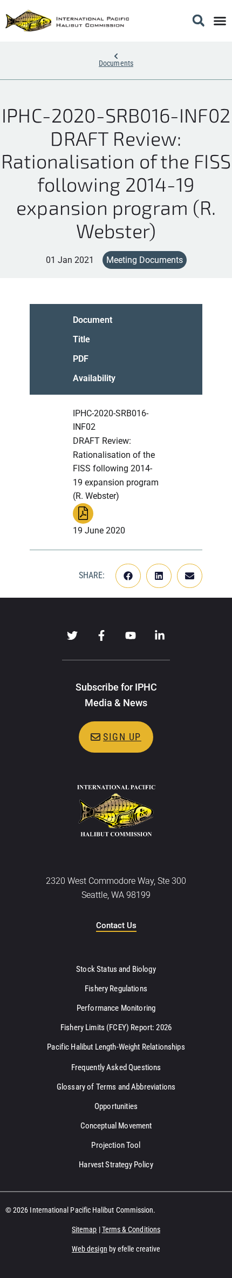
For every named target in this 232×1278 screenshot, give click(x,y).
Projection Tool (115, 1145)
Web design (89, 1249)
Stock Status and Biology (116, 969)
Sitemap (84, 1229)
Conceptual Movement (116, 1126)
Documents (116, 63)
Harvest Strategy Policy (116, 1164)
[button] (198, 20)
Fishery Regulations (116, 988)
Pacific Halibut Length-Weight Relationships (116, 1047)
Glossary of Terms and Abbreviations (116, 1087)
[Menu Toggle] (220, 21)
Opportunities (116, 1106)
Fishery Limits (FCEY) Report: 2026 (116, 1027)
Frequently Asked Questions (116, 1067)
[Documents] (116, 56)
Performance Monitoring (116, 1008)
